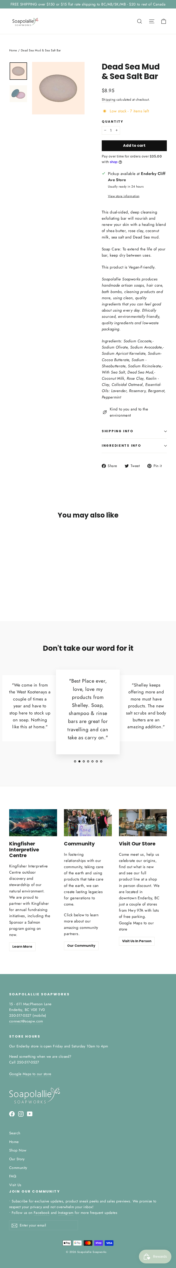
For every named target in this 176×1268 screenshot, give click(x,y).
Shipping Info (117, 431)
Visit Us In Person (136, 941)
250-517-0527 (20, 1015)
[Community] (88, 822)
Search (14, 1133)
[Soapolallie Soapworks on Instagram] (21, 1113)
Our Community (81, 945)
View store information (123, 196)
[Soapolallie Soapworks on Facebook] (12, 1113)
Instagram (66, 1212)
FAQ (12, 1176)
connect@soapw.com (26, 1021)
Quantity (113, 122)
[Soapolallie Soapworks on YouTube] (30, 1113)
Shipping (108, 99)
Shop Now (17, 1150)
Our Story (17, 1159)
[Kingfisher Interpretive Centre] (33, 822)
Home (13, 50)
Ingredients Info (121, 445)
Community (18, 1167)
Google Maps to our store (30, 1074)
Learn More (22, 946)
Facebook (42, 1212)
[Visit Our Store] (143, 822)
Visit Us (15, 1185)
